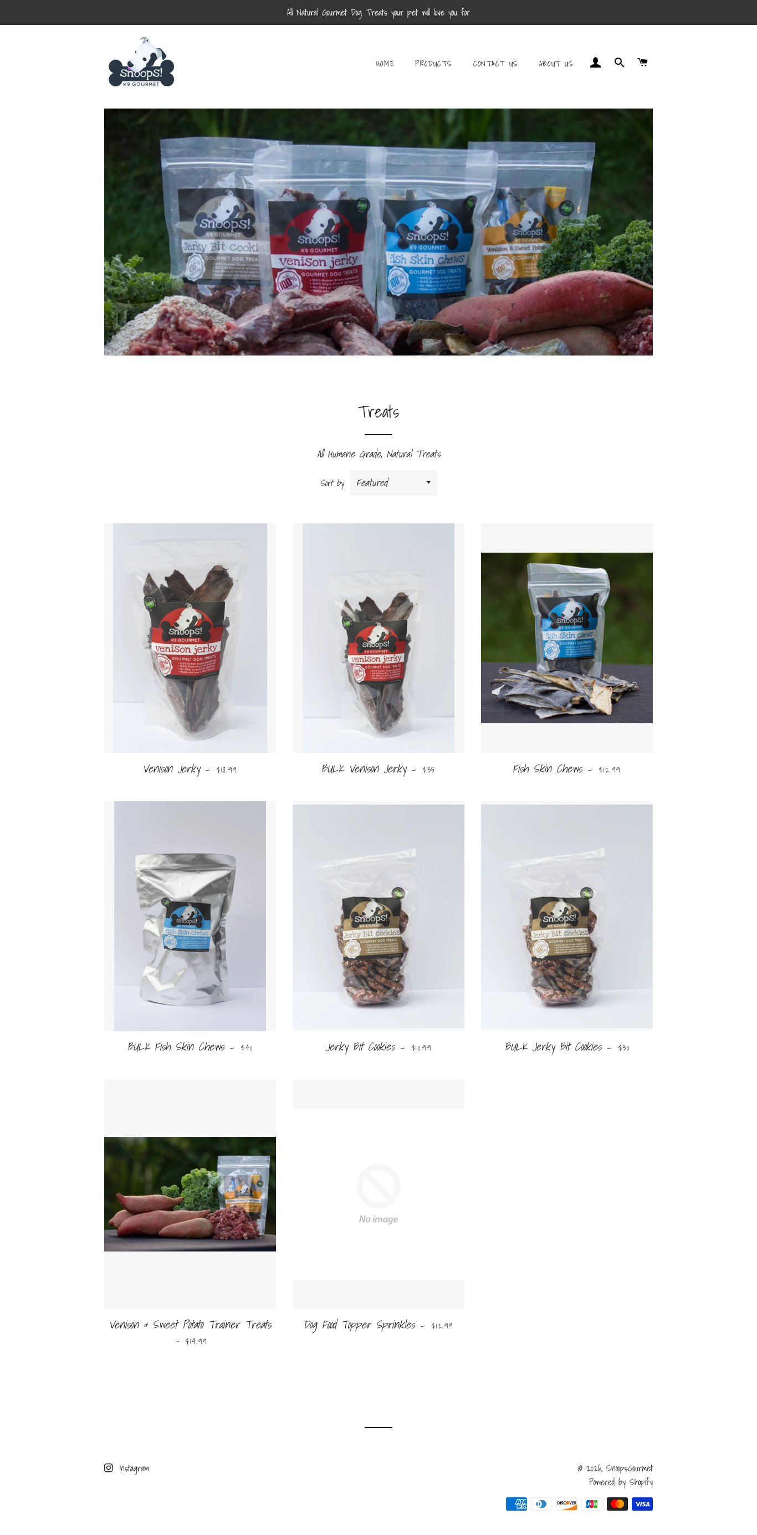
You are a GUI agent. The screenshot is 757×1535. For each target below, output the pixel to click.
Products (433, 64)
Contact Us (496, 64)
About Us (556, 64)
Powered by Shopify (621, 1482)
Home (385, 64)
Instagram (132, 1468)
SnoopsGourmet (629, 1468)
